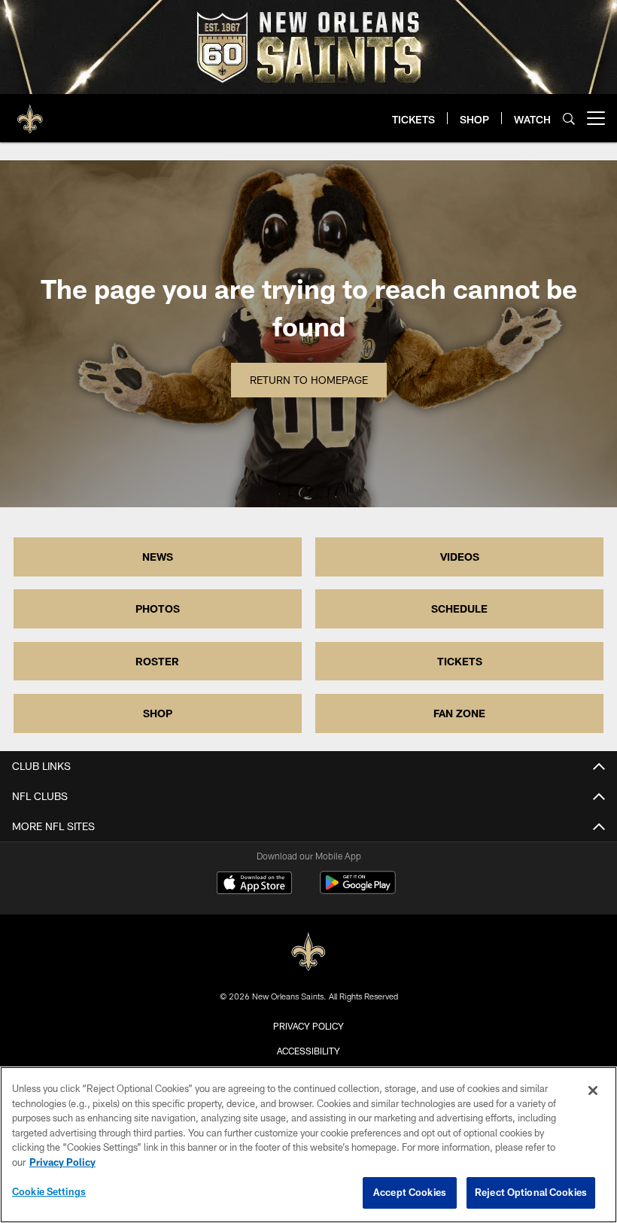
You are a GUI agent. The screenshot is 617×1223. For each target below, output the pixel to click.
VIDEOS (459, 556)
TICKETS (459, 661)
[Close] (592, 1090)
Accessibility (308, 1050)
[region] (308, 1144)
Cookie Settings (49, 1191)
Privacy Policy (308, 1026)
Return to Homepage (309, 379)
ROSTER (157, 661)
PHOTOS (157, 608)
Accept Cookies (409, 1192)
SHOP (157, 713)
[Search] (569, 118)
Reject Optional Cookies (531, 1192)
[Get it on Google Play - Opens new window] (357, 890)
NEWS (157, 556)
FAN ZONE (459, 713)
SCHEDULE (459, 608)
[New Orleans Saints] (308, 952)
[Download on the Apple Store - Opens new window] (254, 884)
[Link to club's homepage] (30, 112)
